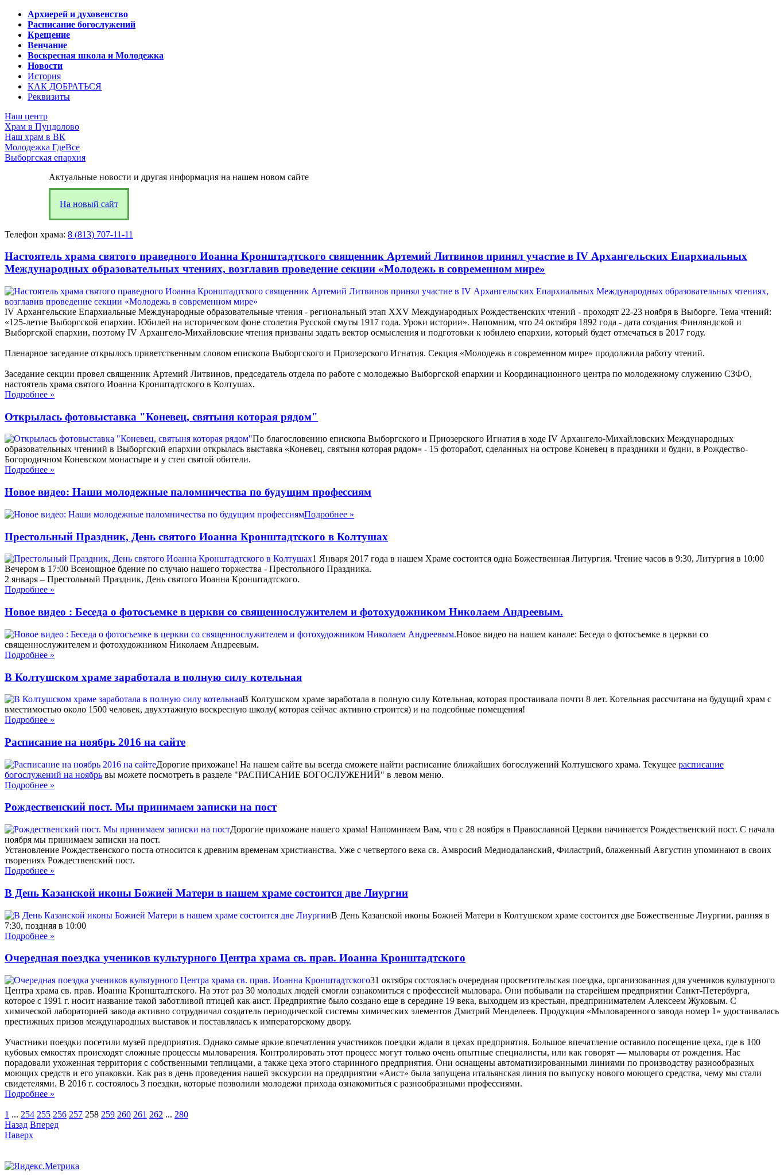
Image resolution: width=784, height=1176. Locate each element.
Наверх (19, 1135)
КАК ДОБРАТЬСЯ (65, 86)
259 (108, 1114)
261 (140, 1114)
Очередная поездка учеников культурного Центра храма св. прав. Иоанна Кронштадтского (235, 958)
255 (44, 1114)
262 (156, 1114)
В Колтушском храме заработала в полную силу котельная (153, 677)
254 (27, 1114)
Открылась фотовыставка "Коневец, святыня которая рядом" (161, 417)
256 (60, 1114)
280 (181, 1114)
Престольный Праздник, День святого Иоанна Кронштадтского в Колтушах (196, 537)
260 (124, 1114)
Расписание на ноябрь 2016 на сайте (95, 742)
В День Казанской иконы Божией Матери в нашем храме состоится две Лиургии (206, 893)
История (44, 76)
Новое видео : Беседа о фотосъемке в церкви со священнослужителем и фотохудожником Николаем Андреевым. (284, 612)
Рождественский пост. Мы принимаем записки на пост (141, 807)
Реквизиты (49, 97)
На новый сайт (89, 204)
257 (76, 1114)
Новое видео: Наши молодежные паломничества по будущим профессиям (188, 492)
